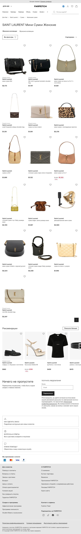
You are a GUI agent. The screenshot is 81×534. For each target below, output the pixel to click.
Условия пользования (33, 523)
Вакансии (44, 477)
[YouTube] (58, 515)
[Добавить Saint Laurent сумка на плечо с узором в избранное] (76, 230)
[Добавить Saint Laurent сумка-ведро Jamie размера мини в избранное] (50, 185)
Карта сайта (45, 490)
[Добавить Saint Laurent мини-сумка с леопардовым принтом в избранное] (76, 91)
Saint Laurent (14, 17)
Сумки (22, 17)
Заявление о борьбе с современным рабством (57, 484)
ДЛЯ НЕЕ (6, 6)
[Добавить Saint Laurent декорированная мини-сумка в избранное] (76, 185)
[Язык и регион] (63, 6)
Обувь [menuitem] (28, 12)
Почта (43, 384)
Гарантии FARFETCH (9, 497)
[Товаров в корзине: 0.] (76, 6)
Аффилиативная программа (11, 506)
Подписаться (48, 393)
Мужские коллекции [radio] (27, 31)
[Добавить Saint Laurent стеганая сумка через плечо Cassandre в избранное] (50, 137)
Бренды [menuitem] (13, 12)
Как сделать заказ (11, 421)
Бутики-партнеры (47, 474)
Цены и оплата (7, 484)
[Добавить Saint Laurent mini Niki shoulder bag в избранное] (24, 276)
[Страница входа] (68, 6)
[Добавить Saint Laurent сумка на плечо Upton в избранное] (50, 91)
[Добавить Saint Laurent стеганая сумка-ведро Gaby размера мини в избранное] (50, 230)
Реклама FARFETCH (48, 487)
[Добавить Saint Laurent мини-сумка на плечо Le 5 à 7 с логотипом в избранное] (76, 45)
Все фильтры (8, 37)
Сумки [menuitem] (35, 12)
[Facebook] (53, 515)
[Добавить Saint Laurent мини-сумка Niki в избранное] (24, 45)
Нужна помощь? (10, 446)
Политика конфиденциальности (13, 523)
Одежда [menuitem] (21, 12)
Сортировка (69, 37)
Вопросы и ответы (11, 434)
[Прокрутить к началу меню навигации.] (47, 12)
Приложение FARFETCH (49, 480)
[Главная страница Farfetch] (40, 6)
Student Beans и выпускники (12, 512)
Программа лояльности (10, 509)
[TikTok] (48, 515)
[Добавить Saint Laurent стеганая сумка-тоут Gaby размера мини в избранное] (24, 185)
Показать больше (70, 328)
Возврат (5, 480)
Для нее (4, 17)
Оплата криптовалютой (10, 487)
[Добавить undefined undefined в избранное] (21, 334)
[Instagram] (43, 515)
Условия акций (7, 490)
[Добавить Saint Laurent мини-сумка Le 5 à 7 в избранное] (76, 137)
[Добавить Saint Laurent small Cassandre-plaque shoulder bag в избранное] (24, 91)
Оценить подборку (46, 1)
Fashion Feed (45, 506)
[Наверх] (76, 320)
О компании (45, 470)
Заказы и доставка (8, 477)
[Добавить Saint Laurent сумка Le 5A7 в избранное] (24, 137)
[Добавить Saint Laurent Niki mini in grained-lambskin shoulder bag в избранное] (50, 45)
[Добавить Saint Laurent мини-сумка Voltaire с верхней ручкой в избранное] (24, 230)
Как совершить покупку (10, 494)
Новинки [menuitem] (5, 12)
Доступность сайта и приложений (55, 523)
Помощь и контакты (9, 470)
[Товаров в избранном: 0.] (72, 6)
